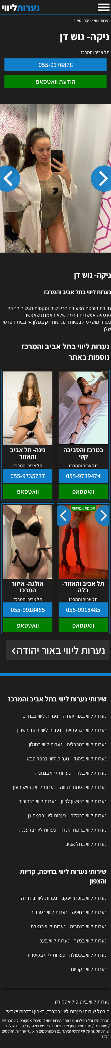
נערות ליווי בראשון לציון (84, 801)
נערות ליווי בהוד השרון (39, 730)
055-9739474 (83, 476)
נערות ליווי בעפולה (88, 954)
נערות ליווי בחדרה (39, 897)
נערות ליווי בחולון (45, 744)
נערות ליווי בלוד (91, 772)
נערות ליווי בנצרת (48, 926)
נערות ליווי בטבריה (48, 912)
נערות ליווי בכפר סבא (48, 758)
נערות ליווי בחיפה (89, 912)
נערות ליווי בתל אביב (86, 843)
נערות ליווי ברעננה (37, 829)
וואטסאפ (83, 491)
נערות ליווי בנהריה (88, 926)
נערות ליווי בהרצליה (87, 744)
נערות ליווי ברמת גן (47, 815)
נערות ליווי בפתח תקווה (83, 787)
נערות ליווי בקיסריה (45, 954)
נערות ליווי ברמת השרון (83, 829)
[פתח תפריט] (103, 7)
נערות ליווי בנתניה (53, 772)
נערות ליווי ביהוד (90, 758)
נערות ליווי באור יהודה (61, 650)
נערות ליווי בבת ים (40, 715)
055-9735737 (27, 476)
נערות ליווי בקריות (89, 969)
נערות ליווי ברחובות (37, 801)
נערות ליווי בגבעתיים (86, 730)
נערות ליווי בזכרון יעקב (84, 897)
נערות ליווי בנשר (90, 940)
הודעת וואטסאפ (55, 81)
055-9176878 (55, 64)
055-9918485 (83, 609)
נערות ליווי (102, 20)
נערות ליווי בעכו (54, 940)
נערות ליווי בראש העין (34, 787)
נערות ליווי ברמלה (88, 815)
